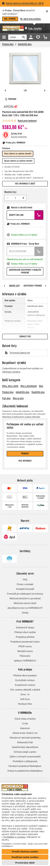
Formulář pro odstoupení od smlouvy (25, 594)
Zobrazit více (25, 336)
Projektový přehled (25, 637)
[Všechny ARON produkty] (10, 106)
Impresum (25, 728)
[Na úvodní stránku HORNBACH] (13, 28)
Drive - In (25, 694)
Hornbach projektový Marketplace (25, 766)
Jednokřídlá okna (25, 44)
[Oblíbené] (37, 37)
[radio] (17, 153)
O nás (25, 723)
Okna (41, 386)
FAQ (25, 579)
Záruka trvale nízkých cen (25, 733)
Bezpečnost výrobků (33, 285)
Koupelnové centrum (25, 685)
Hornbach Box (25, 704)
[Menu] (4, 37)
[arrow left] (4, 286)
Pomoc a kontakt (25, 584)
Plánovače (25, 656)
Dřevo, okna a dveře (10, 386)
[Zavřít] (47, 11)
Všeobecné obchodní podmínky (25, 738)
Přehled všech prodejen (25, 675)
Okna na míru (18, 398)
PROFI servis (25, 646)
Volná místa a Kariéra (25, 719)
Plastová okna (7, 44)
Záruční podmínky (19, 137)
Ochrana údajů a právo (25, 752)
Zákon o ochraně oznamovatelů (25, 756)
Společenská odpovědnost (25, 747)
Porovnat (12, 99)
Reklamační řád (25, 742)
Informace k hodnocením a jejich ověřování (21, 417)
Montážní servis (25, 651)
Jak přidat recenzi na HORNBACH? (25, 608)
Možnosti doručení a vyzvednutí (25, 598)
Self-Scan (25, 699)
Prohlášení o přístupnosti (25, 761)
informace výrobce (11, 372)
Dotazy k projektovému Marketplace (25, 771)
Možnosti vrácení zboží (25, 603)
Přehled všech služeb (25, 632)
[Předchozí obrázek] (5, 90)
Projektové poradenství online (25, 642)
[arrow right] (45, 286)
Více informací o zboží (25, 183)
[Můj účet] (31, 37)
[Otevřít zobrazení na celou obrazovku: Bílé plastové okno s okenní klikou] (25, 68)
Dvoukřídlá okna (38, 392)
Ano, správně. (10, 19)
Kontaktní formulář (25, 589)
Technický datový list (20, 353)
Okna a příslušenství (29, 386)
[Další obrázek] (45, 90)
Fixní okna (6, 398)
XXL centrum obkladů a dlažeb (25, 690)
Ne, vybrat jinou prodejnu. (30, 19)
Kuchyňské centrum (25, 680)
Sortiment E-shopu (25, 627)
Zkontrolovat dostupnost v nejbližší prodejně (25, 271)
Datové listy (14, 285)
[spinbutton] (15, 198)
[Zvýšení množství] (23, 198)
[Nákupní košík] (44, 37)
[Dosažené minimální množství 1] (7, 198)
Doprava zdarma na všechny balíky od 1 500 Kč (25, 3)
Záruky (25, 612)
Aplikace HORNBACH (25, 660)
